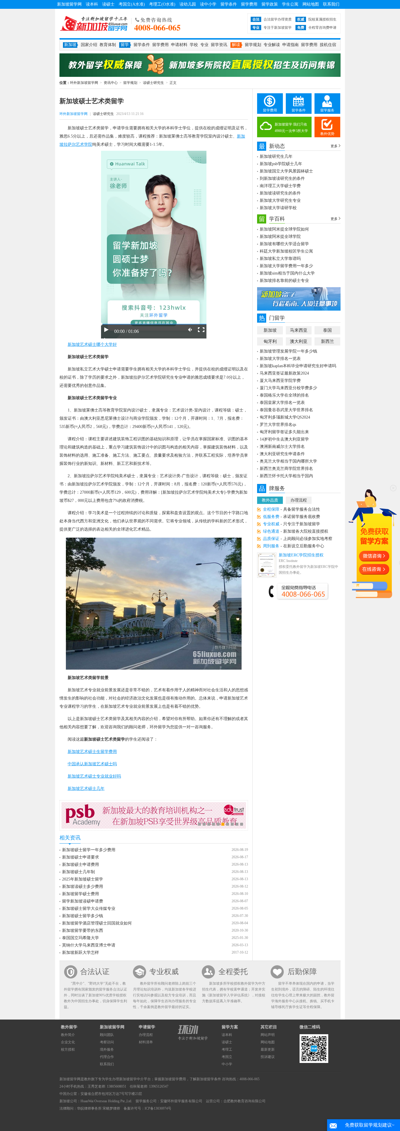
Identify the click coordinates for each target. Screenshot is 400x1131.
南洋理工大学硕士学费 (280, 186)
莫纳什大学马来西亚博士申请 (88, 945)
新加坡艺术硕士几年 (86, 788)
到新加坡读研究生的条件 (282, 178)
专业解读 (272, 45)
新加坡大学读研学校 (278, 208)
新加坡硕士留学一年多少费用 (88, 850)
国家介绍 (89, 45)
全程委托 (233, 972)
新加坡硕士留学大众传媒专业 (88, 908)
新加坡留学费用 (173, 1079)
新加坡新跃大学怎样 (80, 952)
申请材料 (179, 45)
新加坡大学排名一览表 (280, 358)
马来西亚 (298, 330)
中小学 (227, 1064)
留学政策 (269, 4)
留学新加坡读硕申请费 (82, 901)
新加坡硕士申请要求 (80, 857)
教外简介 (68, 1035)
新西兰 (327, 341)
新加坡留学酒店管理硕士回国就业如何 (97, 923)
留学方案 (230, 1027)
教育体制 (108, 45)
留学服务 (327, 110)
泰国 (327, 330)
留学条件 (228, 4)
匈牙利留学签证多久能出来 (284, 432)
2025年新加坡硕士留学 (82, 879)
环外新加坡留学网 (93, 23)
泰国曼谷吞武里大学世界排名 (286, 410)
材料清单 (146, 1042)
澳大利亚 (298, 341)
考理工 (227, 1049)
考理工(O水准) (162, 4)
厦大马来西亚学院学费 (280, 380)
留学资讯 (219, 45)
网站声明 (268, 1035)
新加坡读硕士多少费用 (82, 886)
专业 (204, 45)
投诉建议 (268, 1057)
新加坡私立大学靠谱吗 (280, 258)
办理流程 (298, 500)
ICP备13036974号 (158, 1108)
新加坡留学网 (69, 4)
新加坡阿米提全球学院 (280, 236)
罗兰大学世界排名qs (278, 424)
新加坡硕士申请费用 (80, 864)
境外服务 (107, 1049)
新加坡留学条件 (208, 1079)
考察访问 (107, 1042)
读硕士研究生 (153, 83)
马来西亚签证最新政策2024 (284, 373)
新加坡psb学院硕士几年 (281, 164)
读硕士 (108, 4)
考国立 (227, 1057)
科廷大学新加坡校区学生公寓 (286, 251)
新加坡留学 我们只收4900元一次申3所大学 (291, 127)
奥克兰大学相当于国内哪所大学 (288, 461)
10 (241, 824)
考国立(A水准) (132, 4)
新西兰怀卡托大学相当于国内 (286, 476)
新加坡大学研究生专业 (280, 200)
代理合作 (107, 1057)
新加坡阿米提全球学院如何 (284, 229)
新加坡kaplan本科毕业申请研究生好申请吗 (298, 366)
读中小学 (208, 4)
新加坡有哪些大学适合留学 (284, 244)
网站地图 (310, 4)
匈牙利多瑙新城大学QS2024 (285, 417)
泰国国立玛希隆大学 (80, 938)
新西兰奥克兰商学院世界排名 (286, 468)
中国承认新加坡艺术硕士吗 (92, 764)
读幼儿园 (188, 4)
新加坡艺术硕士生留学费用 (92, 751)
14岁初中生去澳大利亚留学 (284, 439)
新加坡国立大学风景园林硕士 (286, 171)
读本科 (92, 4)
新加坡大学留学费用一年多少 (286, 266)
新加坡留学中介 (131, 1079)
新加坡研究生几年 (276, 156)
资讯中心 (111, 83)
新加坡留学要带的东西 (82, 930)
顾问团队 (107, 1035)
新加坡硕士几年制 (78, 872)
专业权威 (164, 972)
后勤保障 (302, 972)
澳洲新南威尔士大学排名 (282, 446)
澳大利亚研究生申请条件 (282, 454)
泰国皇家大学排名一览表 (282, 402)
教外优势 (327, 134)
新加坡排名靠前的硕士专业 (284, 280)
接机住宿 (328, 45)
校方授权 (68, 1049)
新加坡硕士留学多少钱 (82, 916)
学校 (194, 45)
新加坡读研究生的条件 (280, 193)
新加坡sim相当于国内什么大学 (287, 273)
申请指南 (290, 45)
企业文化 (68, 1042)
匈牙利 (270, 341)
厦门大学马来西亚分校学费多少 (288, 388)
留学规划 (253, 45)
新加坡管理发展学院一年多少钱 (288, 351)
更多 (334, 146)
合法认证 (95, 972)
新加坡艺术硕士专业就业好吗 (94, 776)
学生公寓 (290, 4)
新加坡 (270, 330)
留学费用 (249, 4)
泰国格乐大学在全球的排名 (284, 395)
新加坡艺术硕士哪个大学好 (92, 344)
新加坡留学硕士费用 (80, 894)
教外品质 (270, 500)
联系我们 (331, 4)
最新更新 (268, 1049)
